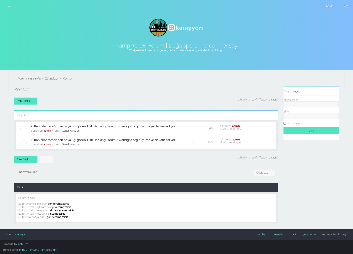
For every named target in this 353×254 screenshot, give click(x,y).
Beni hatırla (293, 123)
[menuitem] (8, 6)
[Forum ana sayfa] (176, 27)
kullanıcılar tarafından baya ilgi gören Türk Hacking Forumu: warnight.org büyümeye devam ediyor (103, 126)
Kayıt (296, 91)
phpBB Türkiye (28, 249)
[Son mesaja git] (241, 125)
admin (47, 130)
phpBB (22, 243)
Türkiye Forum (48, 249)
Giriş (286, 91)
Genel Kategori (71, 130)
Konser (21, 89)
